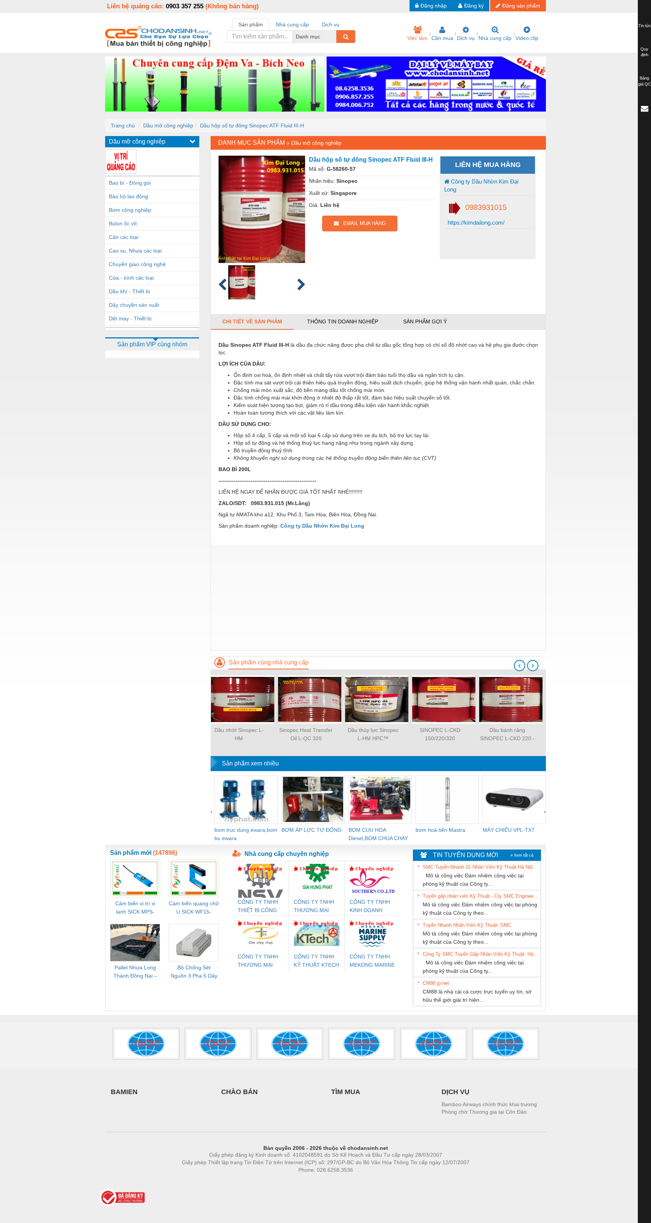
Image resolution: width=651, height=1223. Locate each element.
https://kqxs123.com (363, 1181)
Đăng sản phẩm (521, 6)
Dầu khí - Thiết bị (129, 291)
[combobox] (334, 36)
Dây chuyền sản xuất (134, 305)
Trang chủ (123, 125)
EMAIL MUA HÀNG (362, 223)
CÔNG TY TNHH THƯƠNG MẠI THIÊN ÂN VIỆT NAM (258, 961)
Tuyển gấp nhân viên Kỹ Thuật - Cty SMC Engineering (481, 896)
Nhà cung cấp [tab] (292, 24)
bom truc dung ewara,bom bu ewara (245, 834)
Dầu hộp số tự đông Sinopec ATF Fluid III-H (252, 125)
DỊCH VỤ (455, 1092)
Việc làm (417, 38)
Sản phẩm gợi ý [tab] (425, 321)
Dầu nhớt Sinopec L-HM (239, 734)
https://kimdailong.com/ (475, 222)
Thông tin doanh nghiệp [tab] (342, 321)
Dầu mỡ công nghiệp (168, 125)
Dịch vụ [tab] (330, 24)
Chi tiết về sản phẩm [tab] (252, 321)
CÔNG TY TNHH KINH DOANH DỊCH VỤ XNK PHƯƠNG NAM (370, 906)
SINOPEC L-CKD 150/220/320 (440, 734)
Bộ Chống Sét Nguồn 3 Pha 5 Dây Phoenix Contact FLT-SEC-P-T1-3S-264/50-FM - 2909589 (194, 972)
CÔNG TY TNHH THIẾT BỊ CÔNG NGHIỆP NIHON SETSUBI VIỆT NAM (258, 906)
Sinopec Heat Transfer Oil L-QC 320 (306, 734)
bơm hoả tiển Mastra (440, 830)
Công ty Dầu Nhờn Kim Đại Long (481, 185)
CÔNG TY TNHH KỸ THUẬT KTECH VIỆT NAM (316, 961)
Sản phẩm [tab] (250, 24)
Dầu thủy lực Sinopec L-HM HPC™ (373, 734)
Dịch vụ (466, 38)
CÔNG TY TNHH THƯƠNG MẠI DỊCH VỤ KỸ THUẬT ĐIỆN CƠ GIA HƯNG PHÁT (315, 906)
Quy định (644, 52)
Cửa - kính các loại (131, 278)
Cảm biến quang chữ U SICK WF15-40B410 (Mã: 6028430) (194, 908)
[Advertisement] (378, 597)
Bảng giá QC (644, 81)
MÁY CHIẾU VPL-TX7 (509, 830)
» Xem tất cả (521, 855)
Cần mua (442, 38)
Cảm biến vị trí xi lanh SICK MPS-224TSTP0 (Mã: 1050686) (135, 908)
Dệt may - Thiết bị (130, 318)
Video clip (526, 38)
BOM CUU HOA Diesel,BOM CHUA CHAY (378, 834)
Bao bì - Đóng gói (130, 183)
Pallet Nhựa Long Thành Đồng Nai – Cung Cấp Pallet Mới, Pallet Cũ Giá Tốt (135, 972)
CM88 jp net (436, 983)
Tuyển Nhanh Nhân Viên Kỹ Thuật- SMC (467, 925)
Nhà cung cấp (495, 38)
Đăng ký (474, 6)
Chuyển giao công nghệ (137, 264)
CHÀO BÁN (239, 1092)
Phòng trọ (276, 1181)
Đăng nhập (433, 6)
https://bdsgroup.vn (316, 1181)
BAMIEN (124, 1092)
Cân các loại (123, 237)
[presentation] (519, 665)
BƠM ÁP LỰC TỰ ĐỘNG (311, 830)
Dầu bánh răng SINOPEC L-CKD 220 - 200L (507, 734)
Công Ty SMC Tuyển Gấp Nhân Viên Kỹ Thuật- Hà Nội (481, 954)
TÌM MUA (345, 1092)
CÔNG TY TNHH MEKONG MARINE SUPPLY (372, 961)
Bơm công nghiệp (130, 210)
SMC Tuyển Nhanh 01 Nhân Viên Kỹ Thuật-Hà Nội (478, 867)
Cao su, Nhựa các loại (135, 251)
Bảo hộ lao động (128, 196)
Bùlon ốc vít (123, 223)
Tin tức (644, 25)
